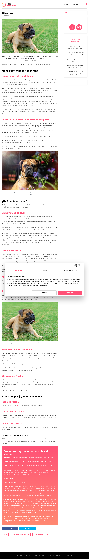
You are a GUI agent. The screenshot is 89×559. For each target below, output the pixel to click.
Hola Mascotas (20, 555)
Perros (75, 4)
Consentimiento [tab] (18, 270)
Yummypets (69, 555)
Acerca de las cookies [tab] (70, 270)
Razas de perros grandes (41, 534)
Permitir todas (70, 292)
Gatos (65, 4)
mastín (5, 534)
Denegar (44, 292)
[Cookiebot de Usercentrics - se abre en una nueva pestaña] (74, 265)
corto (18, 406)
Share (11, 528)
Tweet (28, 528)
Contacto (39, 555)
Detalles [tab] (44, 270)
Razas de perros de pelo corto (20, 534)
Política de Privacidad (49, 555)
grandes (4, 441)
